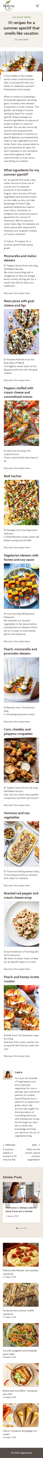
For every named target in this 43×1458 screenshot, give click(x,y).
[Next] (35, 1204)
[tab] (16, 1228)
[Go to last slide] (7, 1204)
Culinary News (21, 17)
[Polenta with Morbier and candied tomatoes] (21, 1255)
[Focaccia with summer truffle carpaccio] (21, 1295)
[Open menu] (37, 5)
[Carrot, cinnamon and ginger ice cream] (21, 1415)
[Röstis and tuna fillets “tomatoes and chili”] (21, 1375)
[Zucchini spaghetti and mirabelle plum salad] (21, 1335)
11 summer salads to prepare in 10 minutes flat (9, 1152)
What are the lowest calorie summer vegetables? (32, 1152)
